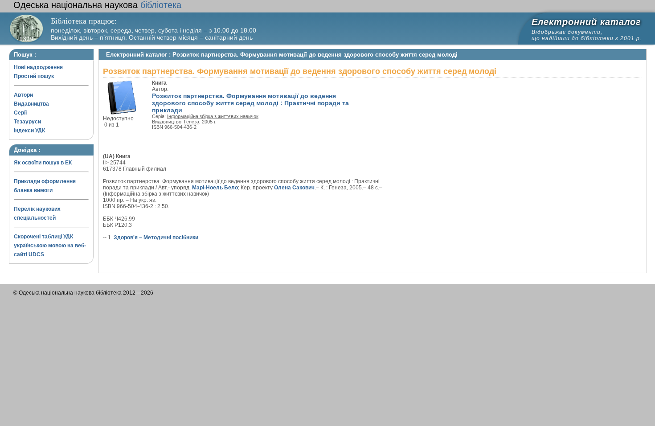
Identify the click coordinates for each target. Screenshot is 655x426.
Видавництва (31, 104)
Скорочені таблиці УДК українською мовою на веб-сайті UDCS (50, 245)
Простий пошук (34, 76)
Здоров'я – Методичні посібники (156, 237)
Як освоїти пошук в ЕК (43, 163)
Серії (20, 113)
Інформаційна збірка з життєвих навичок (212, 116)
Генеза (191, 121)
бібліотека (97, 5)
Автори (23, 95)
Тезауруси (27, 122)
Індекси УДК (29, 130)
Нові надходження (38, 67)
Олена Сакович (294, 187)
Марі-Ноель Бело (215, 187)
